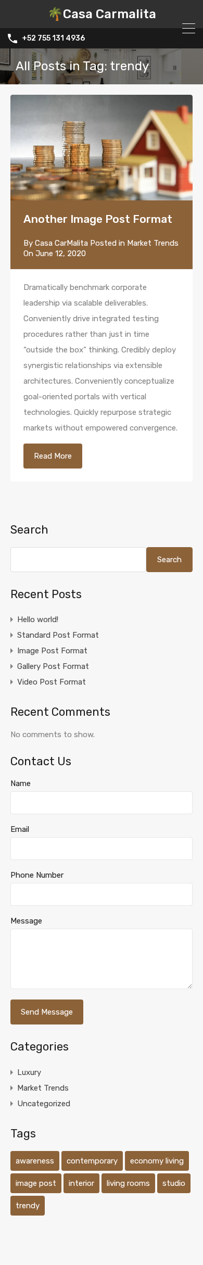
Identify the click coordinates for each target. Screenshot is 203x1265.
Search (29, 530)
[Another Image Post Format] (101, 147)
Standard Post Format (58, 635)
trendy (28, 1205)
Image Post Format (52, 650)
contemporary (92, 1161)
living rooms (128, 1183)
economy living (157, 1161)
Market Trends (153, 243)
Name (20, 783)
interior (81, 1183)
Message (26, 921)
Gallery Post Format (53, 666)
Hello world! (37, 619)
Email (19, 829)
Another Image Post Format (97, 218)
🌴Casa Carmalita (101, 14)
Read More (53, 456)
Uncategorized (43, 1103)
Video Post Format (51, 682)
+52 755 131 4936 (53, 38)
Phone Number (37, 875)
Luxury (29, 1072)
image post (36, 1183)
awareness (35, 1161)
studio (173, 1183)
